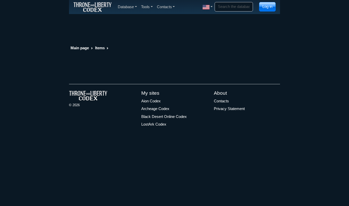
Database (126, 7)
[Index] (92, 7)
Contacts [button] (164, 7)
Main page (80, 48)
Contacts (221, 101)
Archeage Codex (155, 108)
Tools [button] (145, 7)
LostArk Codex (153, 124)
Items (100, 48)
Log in (267, 6)
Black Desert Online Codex (164, 116)
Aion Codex (151, 101)
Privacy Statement (229, 108)
